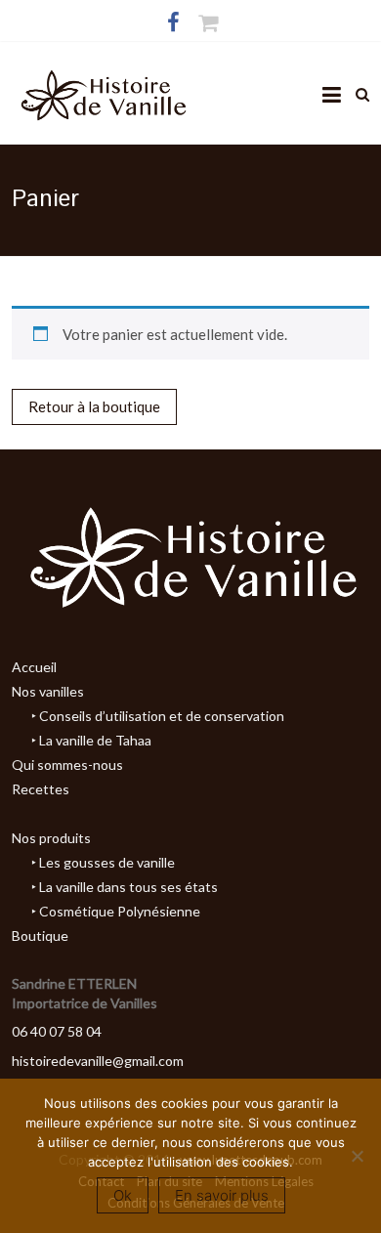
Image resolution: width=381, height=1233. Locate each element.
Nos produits (51, 837)
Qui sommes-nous (67, 764)
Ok (122, 1195)
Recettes (40, 789)
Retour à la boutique (94, 406)
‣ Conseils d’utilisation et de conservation (157, 715)
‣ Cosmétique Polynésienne (115, 911)
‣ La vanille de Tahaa (91, 740)
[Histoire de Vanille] (102, 76)
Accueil (34, 667)
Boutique (40, 935)
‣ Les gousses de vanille (103, 862)
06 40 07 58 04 (57, 1031)
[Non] (356, 1156)
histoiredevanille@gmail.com (98, 1060)
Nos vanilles (48, 691)
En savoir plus (222, 1195)
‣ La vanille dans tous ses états (124, 886)
